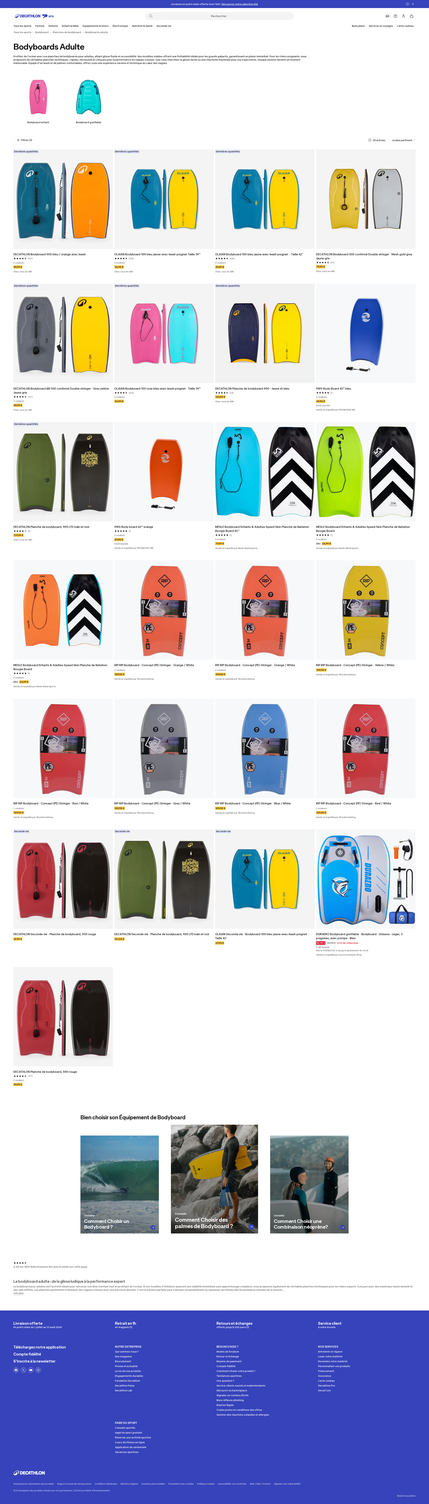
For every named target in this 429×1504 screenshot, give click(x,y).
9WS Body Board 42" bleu (333, 388)
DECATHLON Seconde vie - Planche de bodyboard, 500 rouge (54, 934)
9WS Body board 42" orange (133, 527)
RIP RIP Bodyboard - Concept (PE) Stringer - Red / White (50, 803)
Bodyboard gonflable (88, 122)
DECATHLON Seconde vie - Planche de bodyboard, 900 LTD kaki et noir (161, 934)
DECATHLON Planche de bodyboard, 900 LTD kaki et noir (51, 527)
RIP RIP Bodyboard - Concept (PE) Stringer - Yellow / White (355, 665)
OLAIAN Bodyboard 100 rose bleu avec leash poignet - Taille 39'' (157, 388)
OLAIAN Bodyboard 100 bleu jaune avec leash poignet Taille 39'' (157, 254)
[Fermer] (413, 4)
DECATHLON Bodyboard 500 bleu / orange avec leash (49, 254)
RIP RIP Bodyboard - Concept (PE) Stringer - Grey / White (152, 803)
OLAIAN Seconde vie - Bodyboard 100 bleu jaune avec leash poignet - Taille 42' (262, 936)
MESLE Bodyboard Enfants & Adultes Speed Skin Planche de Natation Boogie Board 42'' (262, 529)
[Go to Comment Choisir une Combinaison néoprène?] (342, 1227)
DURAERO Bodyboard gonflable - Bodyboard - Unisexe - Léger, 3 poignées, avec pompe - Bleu (359, 936)
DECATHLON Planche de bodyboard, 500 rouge (45, 1071)
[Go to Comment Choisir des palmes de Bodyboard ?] (251, 1226)
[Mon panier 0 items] (412, 16)
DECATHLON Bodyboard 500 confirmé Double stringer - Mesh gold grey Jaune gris (364, 256)
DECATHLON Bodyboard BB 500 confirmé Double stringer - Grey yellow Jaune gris (61, 390)
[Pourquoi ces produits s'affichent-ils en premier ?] (370, 140)
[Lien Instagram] (38, 1370)
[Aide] (395, 16)
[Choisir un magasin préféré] (387, 16)
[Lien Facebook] (16, 1370)
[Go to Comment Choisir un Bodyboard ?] (152, 1227)
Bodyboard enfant (38, 122)
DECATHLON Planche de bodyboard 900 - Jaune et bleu (252, 388)
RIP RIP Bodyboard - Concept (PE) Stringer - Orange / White (154, 665)
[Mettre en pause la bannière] (407, 4)
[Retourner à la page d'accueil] (34, 16)
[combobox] (404, 140)
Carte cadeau (405, 25)
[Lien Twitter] (23, 1370)
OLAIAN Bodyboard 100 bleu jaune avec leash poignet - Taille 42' (259, 254)
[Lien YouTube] (31, 1370)
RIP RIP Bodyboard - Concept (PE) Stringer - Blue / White (253, 803)
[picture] (63, 199)
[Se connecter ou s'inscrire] (404, 16)
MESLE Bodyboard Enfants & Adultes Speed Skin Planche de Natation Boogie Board (363, 529)
